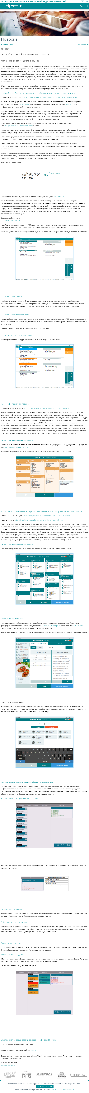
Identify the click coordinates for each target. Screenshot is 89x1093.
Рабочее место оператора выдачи (16, 315)
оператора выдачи (26, 126)
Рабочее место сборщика (13, 297)
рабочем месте (59, 197)
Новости (9, 39)
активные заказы (78, 626)
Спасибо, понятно (44, 1086)
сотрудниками (24, 104)
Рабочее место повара (12, 221)
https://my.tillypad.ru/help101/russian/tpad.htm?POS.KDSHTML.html (46, 408)
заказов (68, 104)
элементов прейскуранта (51, 626)
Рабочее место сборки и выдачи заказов (18, 335)
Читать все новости (8, 1065)
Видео (33, 1050)
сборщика (14, 126)
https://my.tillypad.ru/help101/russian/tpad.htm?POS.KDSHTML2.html (47, 516)
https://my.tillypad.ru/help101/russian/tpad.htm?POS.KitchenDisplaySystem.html (50, 97)
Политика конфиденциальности (62, 1089)
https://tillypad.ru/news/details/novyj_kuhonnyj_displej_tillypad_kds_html (39, 520)
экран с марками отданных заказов (15, 447)
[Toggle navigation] (1, 6)
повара (7, 126)
